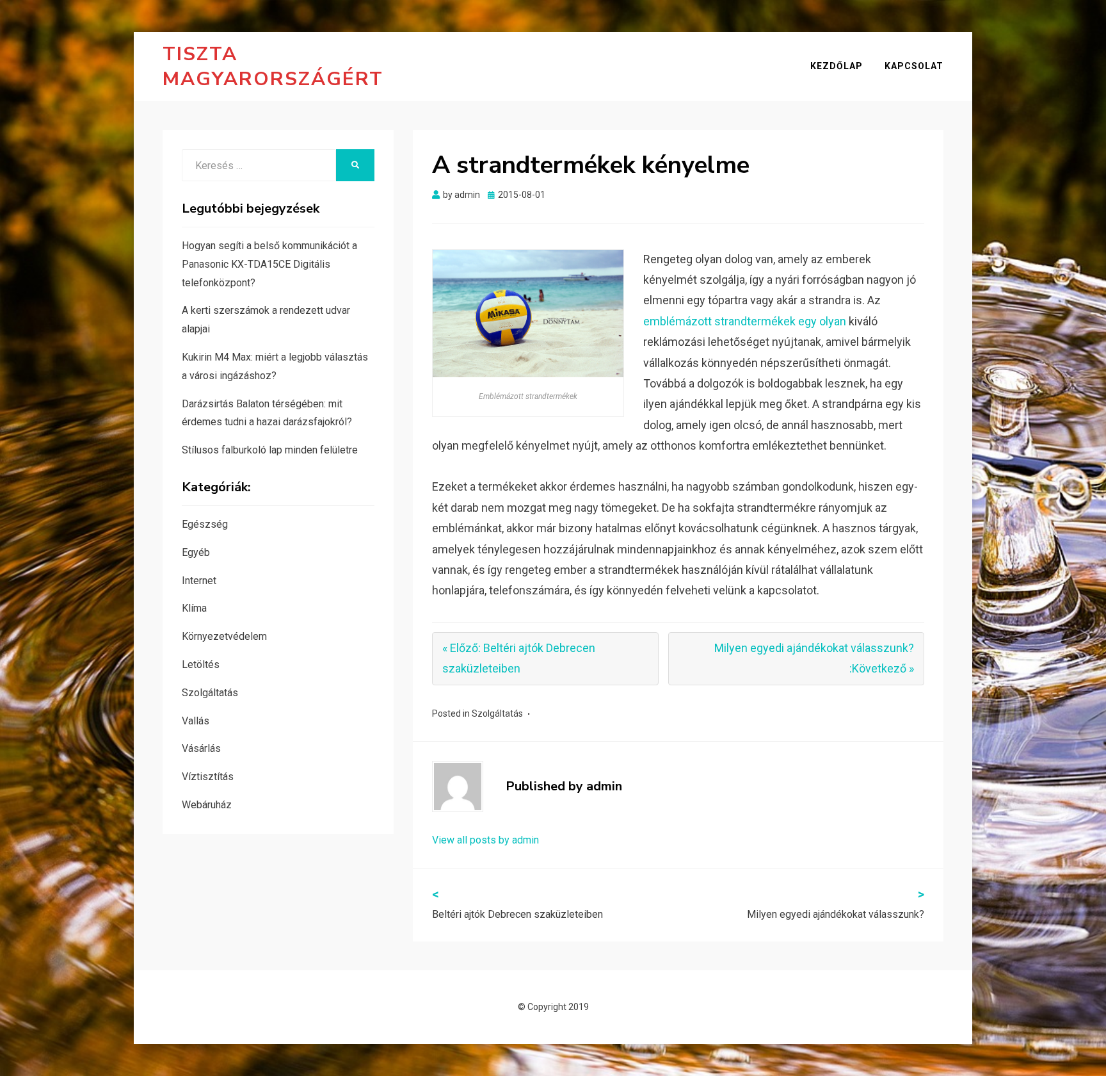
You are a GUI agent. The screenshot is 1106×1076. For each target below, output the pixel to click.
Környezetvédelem (224, 636)
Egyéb (196, 552)
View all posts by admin (485, 840)
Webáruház (207, 805)
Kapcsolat (914, 66)
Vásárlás (201, 748)
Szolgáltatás (497, 713)
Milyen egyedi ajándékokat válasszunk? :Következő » (814, 658)
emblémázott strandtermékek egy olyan (744, 321)
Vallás (195, 721)
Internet (199, 581)
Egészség (205, 524)
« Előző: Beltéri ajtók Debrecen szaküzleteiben (518, 658)
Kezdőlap (836, 66)
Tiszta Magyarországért (273, 66)
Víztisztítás (208, 776)
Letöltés (201, 664)
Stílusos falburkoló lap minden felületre (270, 450)
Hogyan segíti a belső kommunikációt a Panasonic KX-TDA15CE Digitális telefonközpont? (269, 264)
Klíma (194, 608)
